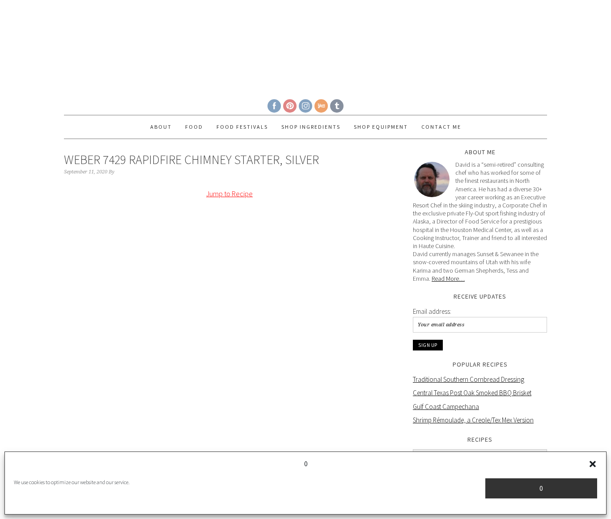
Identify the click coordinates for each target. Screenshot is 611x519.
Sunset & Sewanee (305, 45)
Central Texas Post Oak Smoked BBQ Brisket (472, 392)
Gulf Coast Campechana (446, 406)
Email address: (432, 311)
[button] (592, 464)
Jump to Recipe (229, 193)
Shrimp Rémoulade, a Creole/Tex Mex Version (473, 420)
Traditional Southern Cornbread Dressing (468, 379)
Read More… (448, 278)
